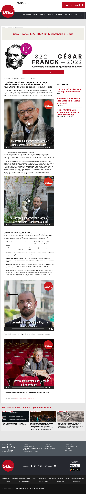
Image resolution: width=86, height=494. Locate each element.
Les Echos (25, 444)
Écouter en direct (76, 5)
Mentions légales (6, 478)
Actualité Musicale (50, 15)
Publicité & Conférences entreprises (74, 478)
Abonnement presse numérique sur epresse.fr (32, 449)
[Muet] (49, 147)
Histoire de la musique (59, 15)
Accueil (3, 27)
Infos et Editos (42, 15)
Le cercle (10, 27)
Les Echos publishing (49, 448)
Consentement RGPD (22, 488)
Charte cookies (52, 478)
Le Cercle (76, 15)
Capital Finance (69, 444)
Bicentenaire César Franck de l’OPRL (26, 398)
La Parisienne (47, 444)
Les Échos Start (69, 450)
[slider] (28, 147)
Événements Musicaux (68, 15)
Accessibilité (76, 481)
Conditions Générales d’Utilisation (21, 478)
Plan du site (60, 481)
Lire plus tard (45, 71)
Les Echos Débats (48, 446)
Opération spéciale (19, 27)
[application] (29, 124)
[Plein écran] (52, 147)
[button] (29, 124)
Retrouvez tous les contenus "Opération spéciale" (26, 408)
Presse (8, 481)
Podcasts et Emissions (27, 15)
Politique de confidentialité (39, 478)
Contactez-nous (43, 481)
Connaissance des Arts (71, 446)
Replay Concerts (35, 15)
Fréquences (60, 478)
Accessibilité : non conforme (36, 488)
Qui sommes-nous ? (24, 481)
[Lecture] (6, 147)
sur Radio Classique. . (23, 4)
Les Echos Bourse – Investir (30, 451)
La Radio (19, 15)
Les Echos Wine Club (28, 446)
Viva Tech (67, 448)
